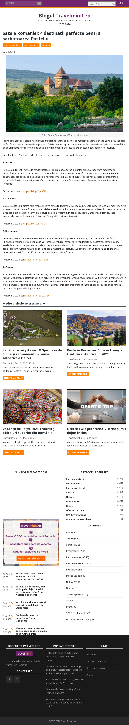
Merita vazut (31, 45)
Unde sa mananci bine (78, 519)
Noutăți (70, 588)
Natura (46, 45)
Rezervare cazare (96, 668)
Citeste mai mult (13, 377)
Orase (69, 506)
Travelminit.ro (10, 363)
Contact (90, 675)
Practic (69, 606)
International (73, 569)
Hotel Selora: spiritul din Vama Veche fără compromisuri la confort (29, 576)
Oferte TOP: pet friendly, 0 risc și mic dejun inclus (96, 431)
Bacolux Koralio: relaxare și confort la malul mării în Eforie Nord (31, 605)
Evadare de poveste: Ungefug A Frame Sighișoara (27, 618)
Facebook (91, 654)
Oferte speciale (75, 510)
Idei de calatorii (12, 45)
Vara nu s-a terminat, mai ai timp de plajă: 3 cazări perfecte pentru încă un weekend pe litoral (30, 590)
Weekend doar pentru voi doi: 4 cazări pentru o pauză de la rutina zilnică (31, 631)
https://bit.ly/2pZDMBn (36, 295)
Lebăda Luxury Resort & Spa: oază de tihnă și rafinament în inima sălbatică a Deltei (32, 354)
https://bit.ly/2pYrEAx (36, 259)
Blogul (64, 15)
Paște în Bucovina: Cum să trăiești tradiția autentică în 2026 (94, 352)
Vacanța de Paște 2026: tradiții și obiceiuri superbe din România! (29, 431)
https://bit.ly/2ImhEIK (35, 191)
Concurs (70, 544)
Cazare (70, 492)
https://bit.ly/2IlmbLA (34, 223)
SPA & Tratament (76, 515)
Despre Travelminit (96, 661)
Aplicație (70, 532)
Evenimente (73, 501)
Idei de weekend (75, 488)
